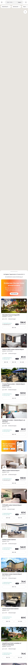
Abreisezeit (15, 6)
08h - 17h (14, 434)
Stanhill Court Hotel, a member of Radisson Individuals (14, 644)
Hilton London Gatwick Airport (14, 470)
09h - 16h (14, 362)
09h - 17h (14, 586)
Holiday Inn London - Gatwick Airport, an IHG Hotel (14, 421)
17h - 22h (20, 621)
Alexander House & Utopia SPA (14, 315)
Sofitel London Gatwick (14, 539)
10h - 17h (14, 398)
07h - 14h (8, 517)
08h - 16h (14, 327)
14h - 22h (22, 362)
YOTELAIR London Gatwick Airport (14, 505)
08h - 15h (6, 362)
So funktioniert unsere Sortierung (13, 277)
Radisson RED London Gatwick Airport (14, 349)
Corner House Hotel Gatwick (14, 608)
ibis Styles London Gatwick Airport (14, 574)
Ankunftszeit (5, 6)
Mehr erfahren (14, 293)
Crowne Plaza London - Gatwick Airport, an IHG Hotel (14, 384)
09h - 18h (14, 483)
